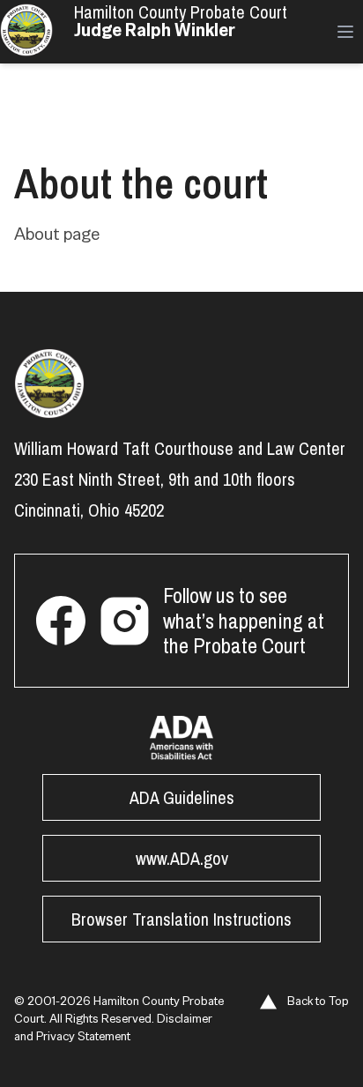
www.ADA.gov (182, 858)
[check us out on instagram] (124, 620)
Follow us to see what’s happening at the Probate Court (243, 621)
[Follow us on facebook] (60, 620)
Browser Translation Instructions (181, 919)
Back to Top (317, 1001)
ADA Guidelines (182, 797)
